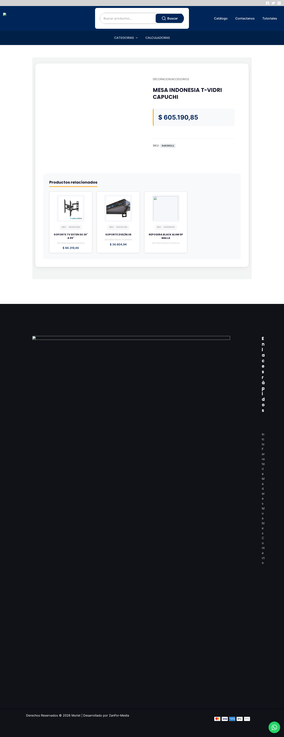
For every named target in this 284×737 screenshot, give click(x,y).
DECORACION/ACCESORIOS (171, 79)
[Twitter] (273, 3)
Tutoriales (269, 18)
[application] (136, 38)
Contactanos (245, 18)
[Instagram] (279, 3)
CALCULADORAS (157, 38)
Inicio (263, 439)
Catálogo (221, 18)
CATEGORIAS (124, 38)
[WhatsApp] (274, 727)
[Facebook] (267, 3)
